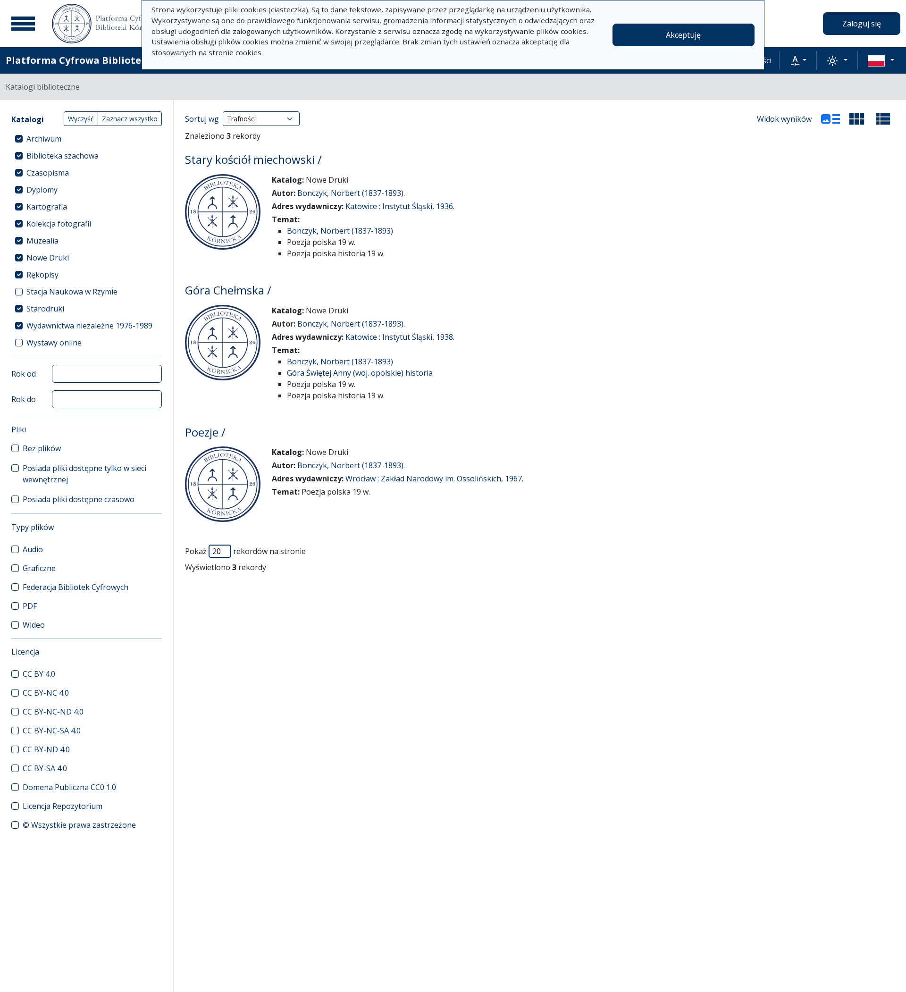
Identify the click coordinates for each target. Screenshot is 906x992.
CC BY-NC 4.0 (46, 693)
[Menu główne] (23, 23)
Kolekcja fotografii (58, 224)
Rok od (23, 374)
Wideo (34, 625)
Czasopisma (47, 173)
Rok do (23, 399)
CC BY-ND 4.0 (46, 749)
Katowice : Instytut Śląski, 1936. (399, 206)
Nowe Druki (47, 257)
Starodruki (45, 308)
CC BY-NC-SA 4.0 (52, 730)
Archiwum (43, 139)
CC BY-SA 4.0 (45, 768)
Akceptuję (683, 35)
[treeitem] (86, 138)
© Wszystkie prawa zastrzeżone (79, 825)
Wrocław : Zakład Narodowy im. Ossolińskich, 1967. (434, 478)
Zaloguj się (861, 23)
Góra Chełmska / (228, 290)
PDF (30, 606)
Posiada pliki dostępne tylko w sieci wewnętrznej (84, 474)
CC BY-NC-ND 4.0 (53, 711)
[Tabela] (883, 118)
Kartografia (46, 207)
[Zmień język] (881, 60)
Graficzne (39, 568)
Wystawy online (54, 342)
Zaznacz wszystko (130, 118)
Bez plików (42, 448)
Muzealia (42, 240)
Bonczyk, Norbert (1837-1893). (351, 193)
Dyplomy (42, 190)
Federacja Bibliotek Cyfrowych (75, 587)
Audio (33, 549)
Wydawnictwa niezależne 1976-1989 (89, 325)
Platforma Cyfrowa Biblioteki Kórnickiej (104, 60)
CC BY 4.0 (39, 674)
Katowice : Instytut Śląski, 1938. (399, 337)
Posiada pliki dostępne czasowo (78, 499)
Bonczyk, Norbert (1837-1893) (340, 231)
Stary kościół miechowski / (253, 159)
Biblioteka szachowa (62, 156)
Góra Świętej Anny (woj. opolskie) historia (360, 373)
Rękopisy (42, 274)
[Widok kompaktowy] (857, 118)
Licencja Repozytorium (62, 806)
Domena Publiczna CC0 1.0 (69, 787)
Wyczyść (81, 118)
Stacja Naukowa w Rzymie (71, 291)
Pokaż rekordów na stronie (245, 551)
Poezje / (205, 432)
